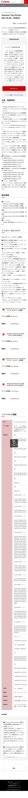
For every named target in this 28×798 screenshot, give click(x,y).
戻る (14, 768)
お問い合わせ (10, 782)
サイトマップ (18, 782)
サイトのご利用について (14, 783)
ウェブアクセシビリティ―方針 (14, 787)
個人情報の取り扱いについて (14, 785)
